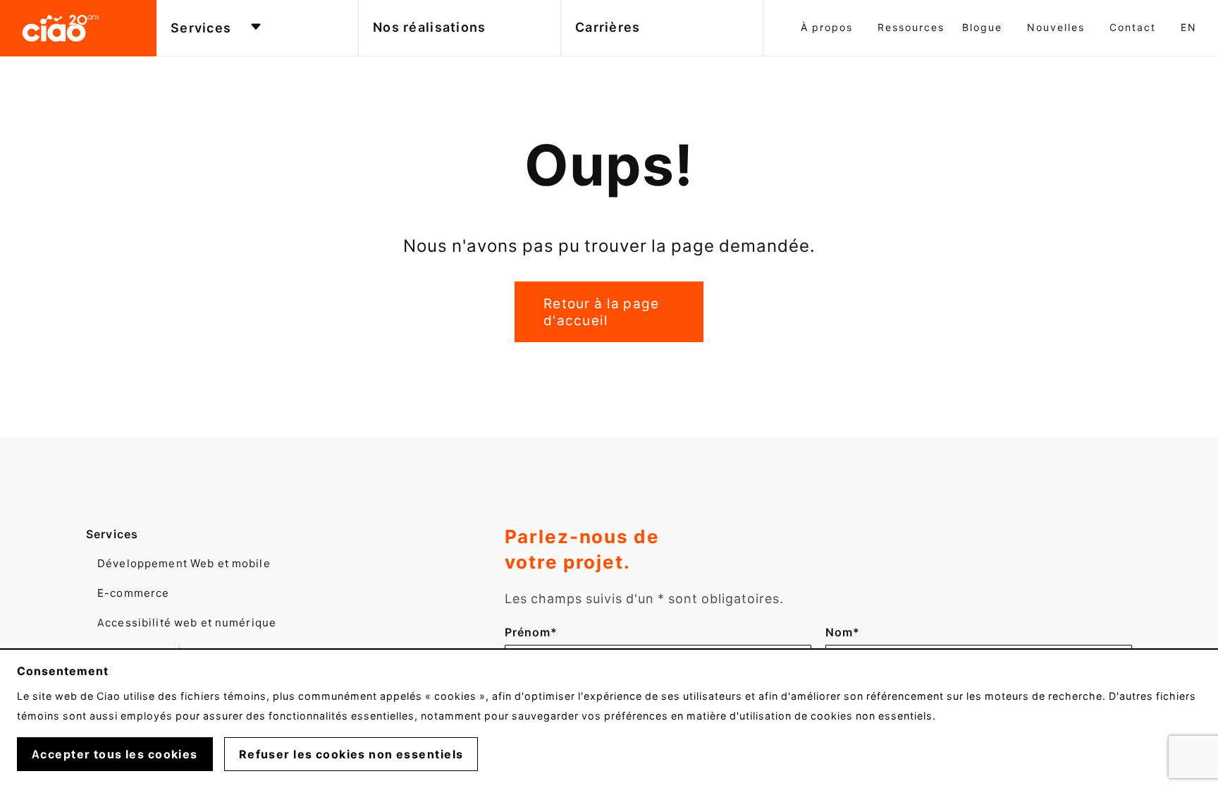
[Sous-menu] (255, 28)
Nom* (849, 632)
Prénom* (531, 632)
